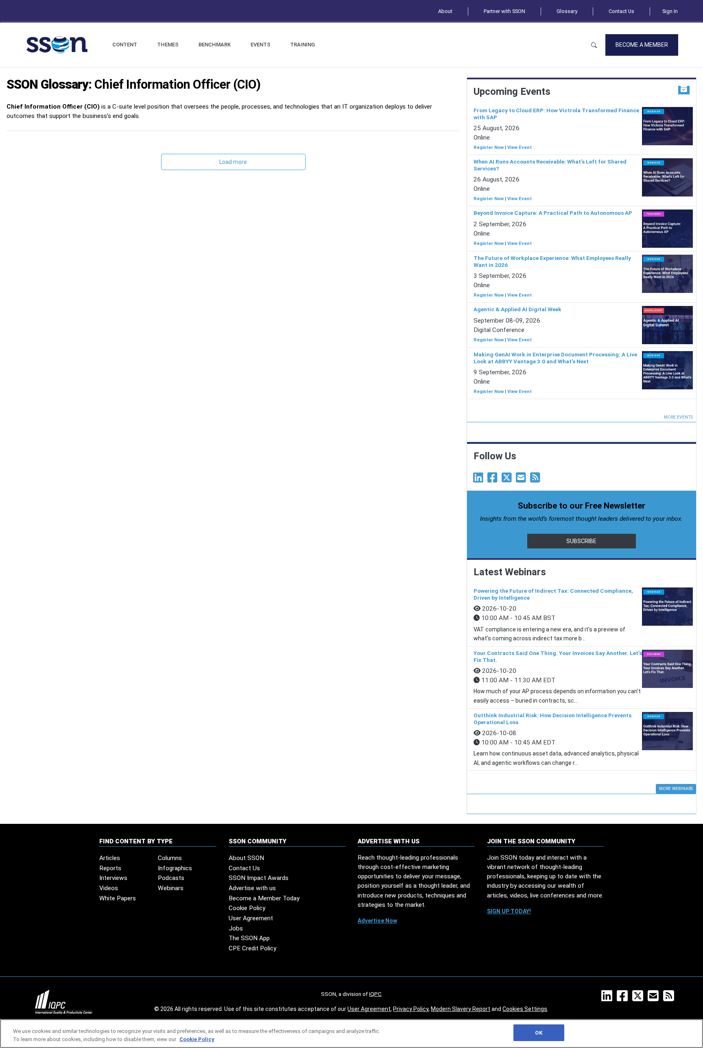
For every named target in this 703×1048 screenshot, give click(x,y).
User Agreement (251, 918)
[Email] (522, 479)
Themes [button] (168, 44)
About (445, 11)
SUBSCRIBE (581, 541)
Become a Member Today (264, 898)
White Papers (117, 898)
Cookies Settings (524, 1009)
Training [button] (302, 44)
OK (538, 1033)
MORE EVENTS (678, 417)
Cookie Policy (247, 908)
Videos (108, 888)
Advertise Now (377, 920)
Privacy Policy (410, 1009)
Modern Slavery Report (460, 1009)
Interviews (113, 878)
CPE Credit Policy (252, 948)
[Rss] (536, 479)
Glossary (567, 11)
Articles (109, 858)
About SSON (246, 858)
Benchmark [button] (215, 44)
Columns (170, 858)
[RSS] (670, 998)
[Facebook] (493, 479)
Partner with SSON (504, 11)
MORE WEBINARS (676, 788)
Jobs (236, 928)
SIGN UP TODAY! (509, 911)
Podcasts (171, 878)
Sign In (670, 11)
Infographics (175, 868)
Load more (233, 162)
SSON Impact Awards (258, 878)
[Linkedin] (479, 479)
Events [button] (261, 44)
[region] (351, 1033)
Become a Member (642, 44)
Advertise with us (252, 888)
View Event (519, 147)
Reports (110, 868)
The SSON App (249, 938)
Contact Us (621, 11)
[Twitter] (508, 479)
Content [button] (124, 44)
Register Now (489, 147)
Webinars (170, 888)
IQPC (375, 994)
